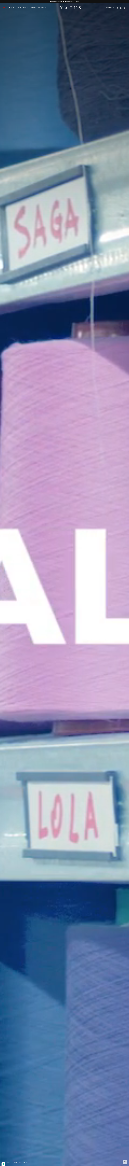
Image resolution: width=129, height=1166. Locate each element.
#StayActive (42, 8)
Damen (25, 8)
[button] (109, 8)
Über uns (33, 8)
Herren (18, 8)
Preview (11, 8)
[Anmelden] (121, 7)
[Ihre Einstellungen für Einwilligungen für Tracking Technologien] (3, 1164)
